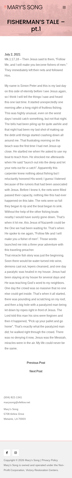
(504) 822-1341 (13, 397)
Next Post (36, 371)
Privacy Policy (50, 460)
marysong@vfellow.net (17, 402)
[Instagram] (15, 452)
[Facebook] (7, 452)
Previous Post (36, 362)
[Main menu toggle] (64, 7)
